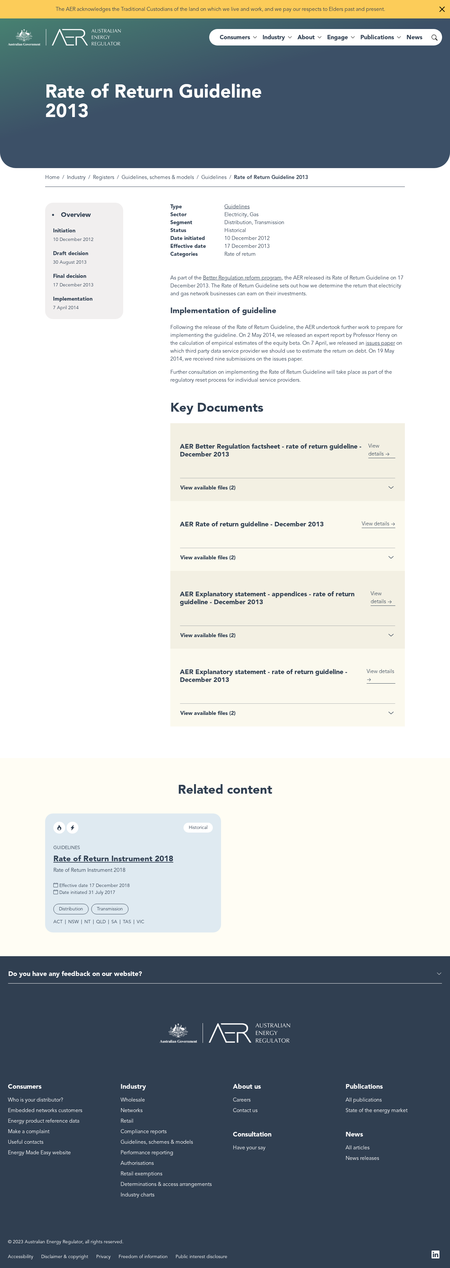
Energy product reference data (43, 1121)
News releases (362, 1158)
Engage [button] (337, 37)
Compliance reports (144, 1131)
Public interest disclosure (201, 1256)
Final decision (69, 276)
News (414, 37)
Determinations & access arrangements (166, 1184)
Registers (103, 177)
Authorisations (137, 1163)
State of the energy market (377, 1110)
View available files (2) (208, 488)
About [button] (306, 37)
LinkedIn (435, 1254)
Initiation (64, 230)
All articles (358, 1147)
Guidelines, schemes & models (158, 177)
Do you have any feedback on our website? (75, 974)
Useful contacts (25, 1142)
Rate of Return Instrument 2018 (113, 858)
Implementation (73, 299)
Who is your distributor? (35, 1100)
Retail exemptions (141, 1173)
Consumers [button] (235, 37)
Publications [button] (377, 37)
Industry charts (138, 1195)
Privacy (103, 1256)
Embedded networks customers (45, 1110)
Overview (76, 215)
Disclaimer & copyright (64, 1256)
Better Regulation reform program (242, 278)
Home (52, 177)
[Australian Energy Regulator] (64, 37)
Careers (242, 1100)
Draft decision (70, 253)
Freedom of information (143, 1256)
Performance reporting (147, 1152)
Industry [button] (274, 37)
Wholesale (133, 1100)
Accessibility (20, 1256)
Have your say (249, 1147)
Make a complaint (28, 1131)
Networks (132, 1110)
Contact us (245, 1110)
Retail (127, 1121)
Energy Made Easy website (39, 1152)
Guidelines (214, 177)
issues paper (380, 343)
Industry (76, 177)
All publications (364, 1100)
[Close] (442, 9)
